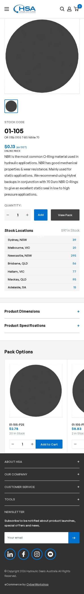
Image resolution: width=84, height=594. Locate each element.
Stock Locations (18, 230)
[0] (76, 9)
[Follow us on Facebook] (23, 554)
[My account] (69, 9)
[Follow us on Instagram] (37, 554)
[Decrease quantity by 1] (7, 215)
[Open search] (62, 9)
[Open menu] (6, 9)
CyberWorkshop (37, 584)
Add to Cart (40, 217)
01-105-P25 (16, 424)
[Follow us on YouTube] (50, 554)
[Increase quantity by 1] (27, 215)
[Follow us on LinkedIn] (10, 554)
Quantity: (13, 205)
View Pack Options (65, 217)
